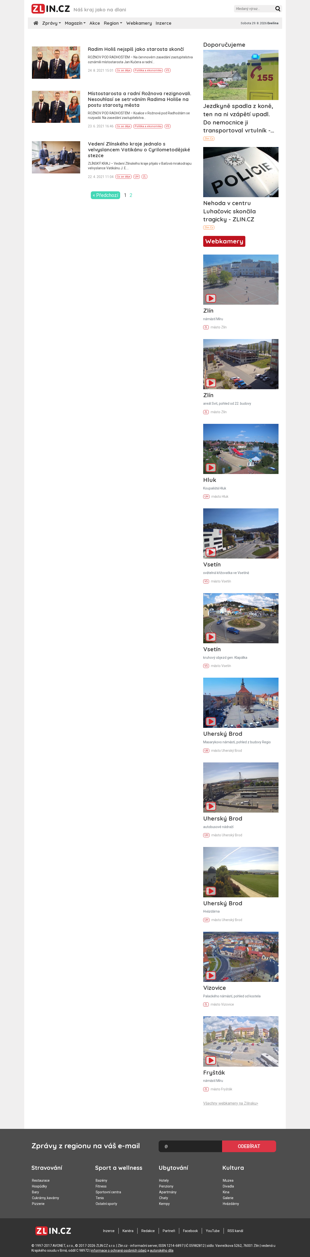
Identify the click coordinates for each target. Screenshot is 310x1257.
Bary (35, 1192)
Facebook (190, 1231)
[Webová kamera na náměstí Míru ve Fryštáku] (241, 1041)
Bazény (101, 1180)
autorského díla (161, 1250)
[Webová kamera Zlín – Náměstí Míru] (241, 280)
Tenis (100, 1198)
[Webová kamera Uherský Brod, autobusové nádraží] (241, 787)
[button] (277, 8)
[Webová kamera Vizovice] (241, 957)
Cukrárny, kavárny (45, 1198)
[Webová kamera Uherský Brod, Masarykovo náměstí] (241, 703)
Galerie (228, 1198)
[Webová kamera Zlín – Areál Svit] (241, 364)
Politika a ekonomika (148, 70)
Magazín (73, 23)
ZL (144, 176)
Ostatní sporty (106, 1204)
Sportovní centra (108, 1192)
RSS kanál (235, 1231)
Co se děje (123, 70)
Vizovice (214, 987)
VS (167, 70)
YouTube (213, 1231)
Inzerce (163, 23)
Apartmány (168, 1192)
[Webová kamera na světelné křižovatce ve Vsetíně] (241, 533)
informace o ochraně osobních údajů (119, 1250)
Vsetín (212, 564)
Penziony (166, 1186)
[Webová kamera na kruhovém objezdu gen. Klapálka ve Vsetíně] (241, 618)
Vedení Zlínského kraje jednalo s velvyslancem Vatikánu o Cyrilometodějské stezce (139, 149)
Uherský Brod (222, 733)
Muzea (228, 1180)
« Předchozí (105, 195)
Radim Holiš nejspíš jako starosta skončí (136, 49)
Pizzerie (38, 1204)
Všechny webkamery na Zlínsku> (230, 1103)
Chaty (163, 1198)
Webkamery (139, 23)
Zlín (208, 310)
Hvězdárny (231, 1204)
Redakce (148, 1231)
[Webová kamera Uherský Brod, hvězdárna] (241, 872)
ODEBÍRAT (249, 1146)
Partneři (169, 1231)
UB (206, 750)
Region (111, 23)
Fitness (101, 1186)
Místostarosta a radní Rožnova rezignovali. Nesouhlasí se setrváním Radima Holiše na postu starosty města (139, 99)
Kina (226, 1192)
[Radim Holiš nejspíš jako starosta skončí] (56, 63)
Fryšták (214, 1072)
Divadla (228, 1186)
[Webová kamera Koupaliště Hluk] (241, 449)
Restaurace (41, 1180)
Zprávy (49, 23)
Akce (95, 23)
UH (137, 176)
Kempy (164, 1204)
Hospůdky (39, 1186)
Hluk (209, 479)
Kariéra (128, 1231)
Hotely (164, 1180)
